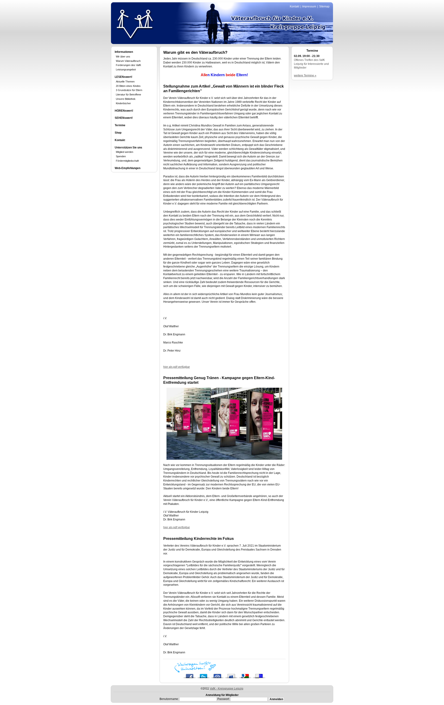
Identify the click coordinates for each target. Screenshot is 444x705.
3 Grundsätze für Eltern (129, 90)
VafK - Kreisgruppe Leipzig (226, 688)
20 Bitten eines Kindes (128, 86)
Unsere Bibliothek (126, 99)
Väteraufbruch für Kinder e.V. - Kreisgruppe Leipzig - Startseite (135, 24)
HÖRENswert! (124, 110)
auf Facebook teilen (190, 674)
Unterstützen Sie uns (128, 147)
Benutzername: (169, 699)
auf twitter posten (203, 674)
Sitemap (324, 6)
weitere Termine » (305, 75)
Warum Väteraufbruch (128, 61)
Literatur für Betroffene (128, 94)
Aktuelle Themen (125, 81)
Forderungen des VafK (128, 65)
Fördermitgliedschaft (127, 160)
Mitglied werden (124, 152)
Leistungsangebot (126, 69)
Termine (120, 125)
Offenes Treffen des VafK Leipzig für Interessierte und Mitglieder (311, 63)
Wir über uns (123, 56)
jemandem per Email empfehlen (217, 674)
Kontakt (294, 6)
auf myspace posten (231, 674)
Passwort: (223, 699)
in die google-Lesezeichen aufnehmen (245, 674)
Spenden (121, 156)
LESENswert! (123, 77)
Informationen (124, 52)
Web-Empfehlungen (127, 168)
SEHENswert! (124, 118)
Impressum (309, 6)
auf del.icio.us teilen (259, 674)
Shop (118, 132)
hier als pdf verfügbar (176, 366)
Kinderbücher (123, 103)
